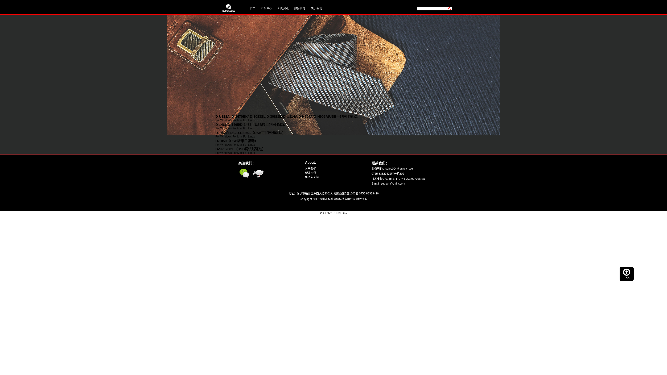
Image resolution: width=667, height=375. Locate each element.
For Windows (223, 120)
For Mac (237, 120)
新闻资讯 (283, 8)
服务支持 (299, 8)
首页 (252, 8)
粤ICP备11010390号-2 (252, 203)
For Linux (249, 120)
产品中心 (266, 8)
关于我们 (316, 8)
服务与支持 (312, 177)
